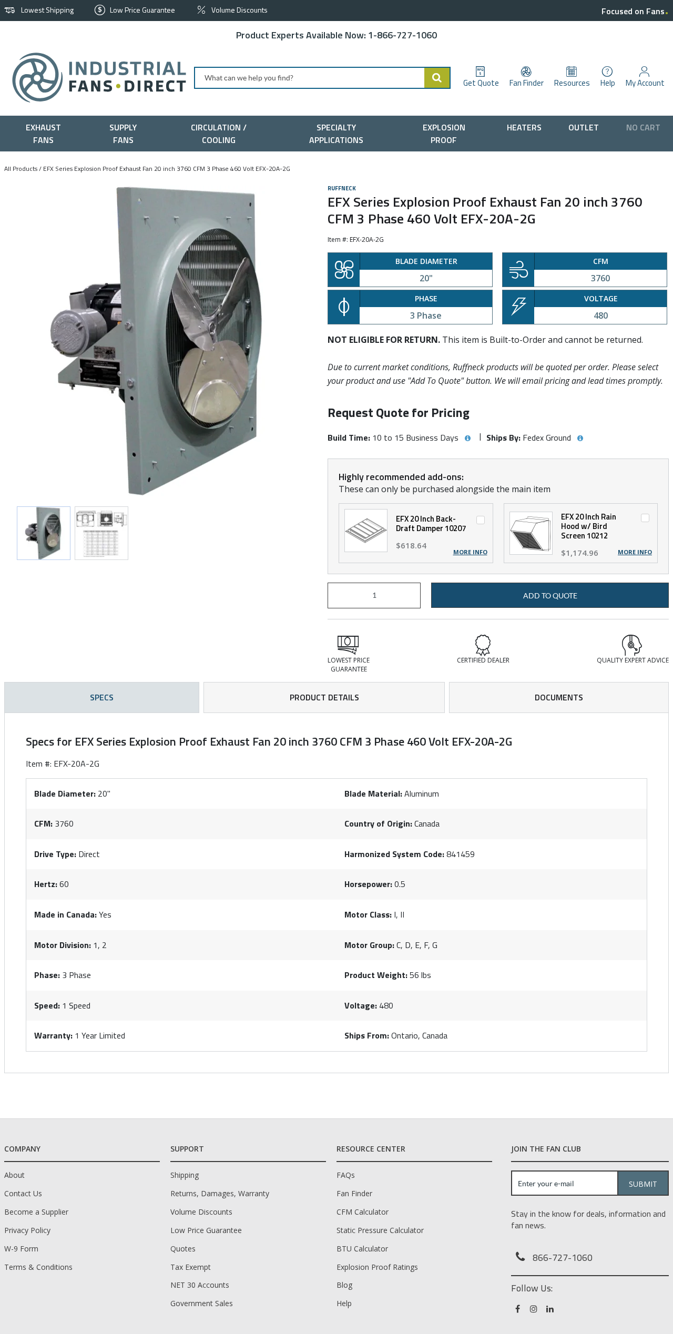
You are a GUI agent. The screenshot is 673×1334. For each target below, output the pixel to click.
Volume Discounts (201, 1212)
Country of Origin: (378, 823)
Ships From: (366, 1035)
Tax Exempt (190, 1267)
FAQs (345, 1175)
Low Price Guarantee (206, 1230)
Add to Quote (550, 596)
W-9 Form (21, 1249)
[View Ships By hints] (580, 438)
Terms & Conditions (38, 1267)
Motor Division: (62, 945)
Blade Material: (373, 793)
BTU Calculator (362, 1249)
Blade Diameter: (65, 793)
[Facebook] (518, 1308)
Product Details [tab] (324, 697)
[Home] (95, 77)
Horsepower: (368, 884)
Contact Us (23, 1193)
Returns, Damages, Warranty (219, 1193)
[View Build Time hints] (467, 438)
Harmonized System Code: (394, 854)
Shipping (184, 1175)
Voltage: (360, 1005)
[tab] (336, 893)
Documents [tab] (559, 697)
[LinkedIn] (551, 1308)
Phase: (47, 975)
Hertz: (45, 884)
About (14, 1175)
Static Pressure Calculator (380, 1230)
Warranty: (53, 1035)
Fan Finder (354, 1193)
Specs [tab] (102, 697)
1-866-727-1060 (402, 35)
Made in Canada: (65, 914)
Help (344, 1303)
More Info (470, 552)
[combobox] (322, 78)
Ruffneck (342, 188)
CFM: (43, 823)
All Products (20, 169)
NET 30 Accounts (199, 1285)
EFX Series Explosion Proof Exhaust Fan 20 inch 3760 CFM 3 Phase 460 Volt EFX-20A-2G (166, 169)
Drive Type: (55, 854)
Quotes (183, 1249)
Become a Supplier (36, 1212)
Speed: (47, 1005)
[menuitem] (46, 133)
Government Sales (201, 1303)
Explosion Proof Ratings (377, 1267)
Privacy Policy (27, 1230)
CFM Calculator (362, 1212)
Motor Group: (369, 945)
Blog (344, 1285)
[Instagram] (534, 1308)
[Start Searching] (437, 78)
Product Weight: (375, 975)
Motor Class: (368, 914)
